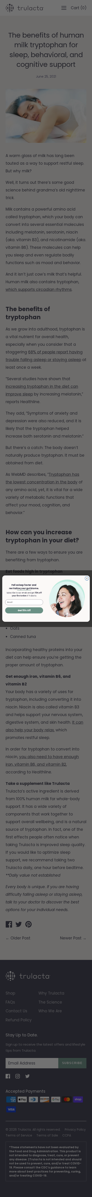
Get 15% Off (24, 610)
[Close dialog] (87, 578)
